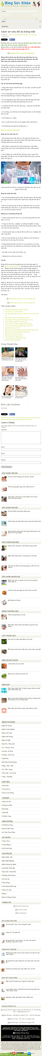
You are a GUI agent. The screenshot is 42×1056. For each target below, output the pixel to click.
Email (3, 453)
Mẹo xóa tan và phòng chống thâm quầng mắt (18, 324)
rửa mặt (29, 419)
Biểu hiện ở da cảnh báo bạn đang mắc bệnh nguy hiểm (21, 330)
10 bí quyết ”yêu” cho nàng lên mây (18, 924)
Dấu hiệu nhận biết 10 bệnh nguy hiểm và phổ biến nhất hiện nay (24, 688)
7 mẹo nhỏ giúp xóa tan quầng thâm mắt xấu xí (19, 326)
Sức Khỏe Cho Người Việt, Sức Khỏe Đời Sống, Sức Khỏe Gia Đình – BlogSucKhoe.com (20, 1036)
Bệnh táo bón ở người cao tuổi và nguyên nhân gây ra (22, 580)
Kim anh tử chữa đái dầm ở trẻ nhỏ (20, 639)
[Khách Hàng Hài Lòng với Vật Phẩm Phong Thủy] (21, 906)
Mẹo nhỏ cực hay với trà (12, 328)
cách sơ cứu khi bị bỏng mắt (14, 417)
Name (3, 447)
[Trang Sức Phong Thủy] (21, 298)
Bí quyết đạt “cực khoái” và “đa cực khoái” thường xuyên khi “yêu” (21, 941)
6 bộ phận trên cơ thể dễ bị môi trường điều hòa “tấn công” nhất (23, 989)
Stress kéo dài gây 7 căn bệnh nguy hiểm (22, 546)
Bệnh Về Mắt (23, 35)
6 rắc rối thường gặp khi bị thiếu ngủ (16, 322)
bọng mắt (3, 417)
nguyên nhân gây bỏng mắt (13, 266)
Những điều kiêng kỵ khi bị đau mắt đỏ (16, 309)
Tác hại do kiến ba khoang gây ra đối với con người (24, 566)
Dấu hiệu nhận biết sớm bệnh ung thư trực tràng (23, 625)
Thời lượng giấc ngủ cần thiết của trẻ (21, 487)
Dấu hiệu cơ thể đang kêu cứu (14, 336)
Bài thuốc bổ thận (14, 600)
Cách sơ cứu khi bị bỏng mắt (10, 130)
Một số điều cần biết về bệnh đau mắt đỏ (17, 318)
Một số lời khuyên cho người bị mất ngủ (20, 981)
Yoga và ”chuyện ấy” (13, 932)
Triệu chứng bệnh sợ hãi (16, 615)
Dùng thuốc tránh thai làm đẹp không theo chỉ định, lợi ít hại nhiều (24, 531)
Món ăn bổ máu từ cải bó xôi (18, 674)
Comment (4, 429)
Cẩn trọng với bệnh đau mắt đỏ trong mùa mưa (19, 320)
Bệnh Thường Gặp (14, 35)
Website (3, 460)
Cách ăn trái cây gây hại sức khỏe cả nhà (22, 590)
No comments (33, 35)
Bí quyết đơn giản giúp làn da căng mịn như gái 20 (22, 961)
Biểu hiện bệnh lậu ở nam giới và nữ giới (22, 556)
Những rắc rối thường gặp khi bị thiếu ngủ (17, 332)
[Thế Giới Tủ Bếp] (21, 909)
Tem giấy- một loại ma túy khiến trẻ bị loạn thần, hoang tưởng (23, 497)
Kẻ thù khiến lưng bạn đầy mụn (19, 511)
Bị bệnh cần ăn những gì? (12, 340)
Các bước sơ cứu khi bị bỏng (14, 311)
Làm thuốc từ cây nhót (16, 664)
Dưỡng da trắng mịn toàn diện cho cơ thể (20, 969)
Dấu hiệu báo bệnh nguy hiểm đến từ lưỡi (22, 708)
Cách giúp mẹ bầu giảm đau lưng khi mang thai (24, 521)
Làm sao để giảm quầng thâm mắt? (15, 338)
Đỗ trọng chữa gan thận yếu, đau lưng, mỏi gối (24, 649)
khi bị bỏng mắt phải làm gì (30, 417)
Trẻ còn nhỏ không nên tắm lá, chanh (21, 476)
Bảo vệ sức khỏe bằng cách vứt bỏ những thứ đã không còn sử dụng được (24, 698)
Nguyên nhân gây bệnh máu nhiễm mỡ (19, 997)
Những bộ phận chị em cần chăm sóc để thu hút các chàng (23, 953)
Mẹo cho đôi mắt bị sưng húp (13, 334)
